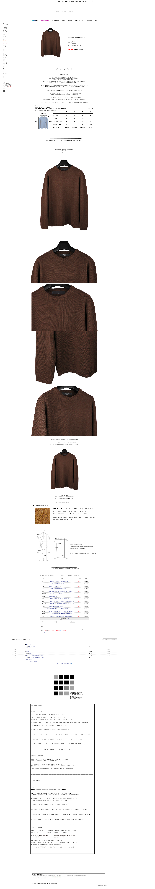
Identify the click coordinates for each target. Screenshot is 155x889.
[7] (65, 663)
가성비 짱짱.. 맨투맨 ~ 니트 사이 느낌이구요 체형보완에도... (59, 601)
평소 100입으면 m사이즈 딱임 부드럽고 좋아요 (56, 606)
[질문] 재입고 (29, 647)
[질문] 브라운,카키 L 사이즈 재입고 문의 (34, 655)
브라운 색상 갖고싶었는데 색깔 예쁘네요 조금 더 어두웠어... (59, 603)
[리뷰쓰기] (42, 632)
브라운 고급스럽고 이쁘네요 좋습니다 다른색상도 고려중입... (60, 616)
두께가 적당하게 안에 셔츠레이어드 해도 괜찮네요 (57, 581)
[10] (70, 663)
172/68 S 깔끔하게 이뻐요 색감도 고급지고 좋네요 (57, 608)
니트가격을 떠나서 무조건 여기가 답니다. (55, 583)
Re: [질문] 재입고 (32, 650)
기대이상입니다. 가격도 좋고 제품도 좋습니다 (56, 588)
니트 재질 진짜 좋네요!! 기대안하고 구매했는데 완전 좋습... (59, 591)
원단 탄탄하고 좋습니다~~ (52, 596)
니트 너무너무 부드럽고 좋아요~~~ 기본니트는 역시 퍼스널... (60, 611)
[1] (57, 663)
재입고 (27, 651)
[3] (60, 663)
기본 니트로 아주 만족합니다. (53, 586)
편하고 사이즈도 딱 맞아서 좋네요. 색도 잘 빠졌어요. (58, 598)
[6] (64, 663)
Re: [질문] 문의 (32, 646)
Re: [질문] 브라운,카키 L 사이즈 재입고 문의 (38, 657)
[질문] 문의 (28, 644)
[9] (68, 663)
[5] (63, 663)
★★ (49, 630)
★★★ (53, 630)
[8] (67, 663)
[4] (61, 663)
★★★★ (58, 630)
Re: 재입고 (31, 653)
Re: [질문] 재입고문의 (33, 661)
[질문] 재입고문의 (30, 659)
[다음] (68, 618)
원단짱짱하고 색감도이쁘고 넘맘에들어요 (56, 593)
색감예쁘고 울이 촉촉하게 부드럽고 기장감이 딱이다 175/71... (60, 613)
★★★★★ (64, 630)
